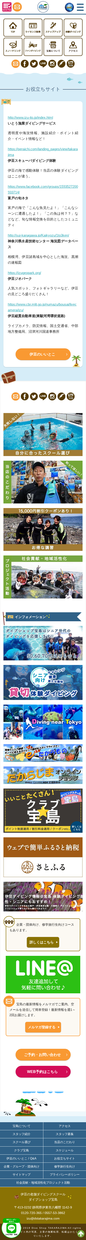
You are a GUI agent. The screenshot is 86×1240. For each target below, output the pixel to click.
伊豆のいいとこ (42, 354)
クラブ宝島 (21, 1150)
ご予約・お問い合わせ (42, 1055)
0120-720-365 (31, 1213)
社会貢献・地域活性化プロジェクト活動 (43, 1182)
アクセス (73, 46)
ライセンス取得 (33, 27)
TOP (13, 27)
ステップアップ (53, 27)
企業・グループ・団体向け (21, 1166)
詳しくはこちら (42, 942)
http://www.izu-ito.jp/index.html (30, 117)
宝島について (53, 46)
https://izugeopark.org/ (24, 273)
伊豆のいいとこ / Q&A (21, 1158)
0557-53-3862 (54, 1213)
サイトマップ (22, 1174)
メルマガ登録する (41, 1027)
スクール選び (22, 1142)
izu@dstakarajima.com (43, 1218)
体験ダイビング (73, 27)
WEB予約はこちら (42, 1072)
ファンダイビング (33, 46)
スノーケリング (13, 46)
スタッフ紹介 (22, 1134)
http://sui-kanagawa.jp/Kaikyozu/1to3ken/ (38, 235)
